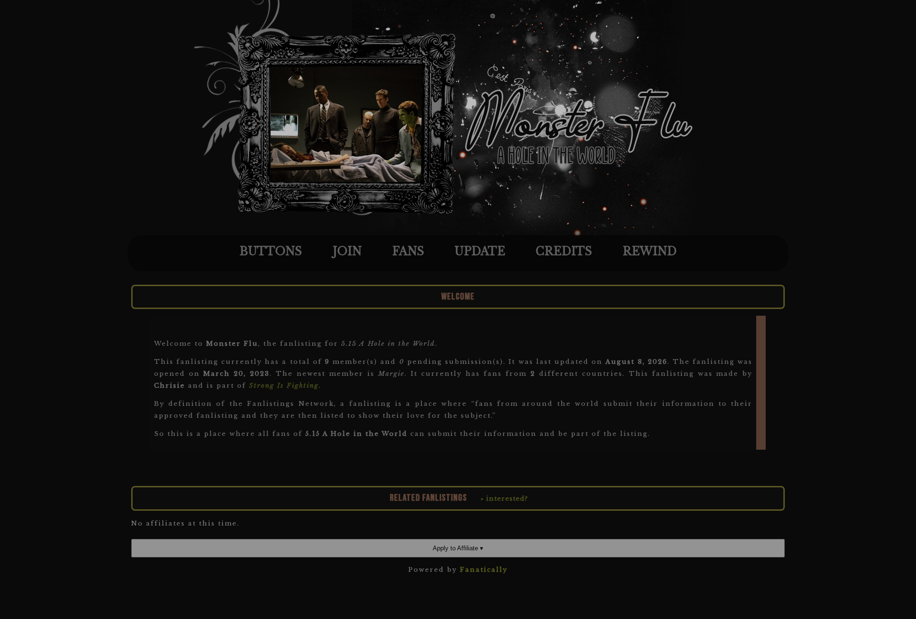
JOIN (347, 251)
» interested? (504, 499)
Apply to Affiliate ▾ (458, 548)
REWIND (650, 251)
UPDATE (480, 251)
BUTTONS (270, 251)
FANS (408, 251)
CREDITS (564, 251)
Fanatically (484, 570)
